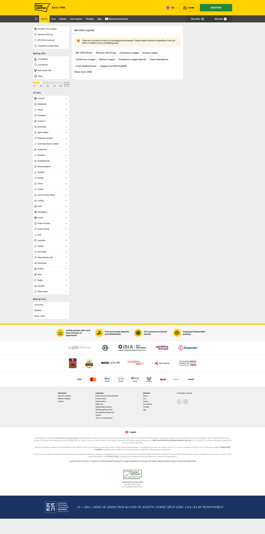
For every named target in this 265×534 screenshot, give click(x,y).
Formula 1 (86, 461)
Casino (145, 401)
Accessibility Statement (105, 412)
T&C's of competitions (104, 418)
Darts (194, 461)
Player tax (99, 404)
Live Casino (147, 404)
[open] (132, 480)
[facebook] (179, 402)
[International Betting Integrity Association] (132, 348)
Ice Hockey (143, 461)
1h (34, 86)
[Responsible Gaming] (105, 348)
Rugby (173, 461)
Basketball (134, 461)
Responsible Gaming (103, 407)
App (144, 410)
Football (72, 461)
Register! (216, 7)
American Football (98, 461)
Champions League (121, 461)
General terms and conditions (107, 396)
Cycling (179, 461)
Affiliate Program (64, 399)
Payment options (64, 396)
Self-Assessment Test (104, 410)
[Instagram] (185, 402)
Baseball (109, 461)
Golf (150, 461)
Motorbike (187, 461)
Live (144, 399)
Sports (145, 396)
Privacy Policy (101, 399)
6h (55, 86)
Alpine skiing (157, 461)
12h (60, 86)
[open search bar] (36, 18)
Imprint (98, 415)
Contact (61, 401)
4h (48, 86)
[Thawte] (188, 348)
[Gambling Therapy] (162, 348)
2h (41, 86)
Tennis (79, 461)
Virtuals (146, 407)
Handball (167, 461)
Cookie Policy (101, 401)
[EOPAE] (79, 348)
